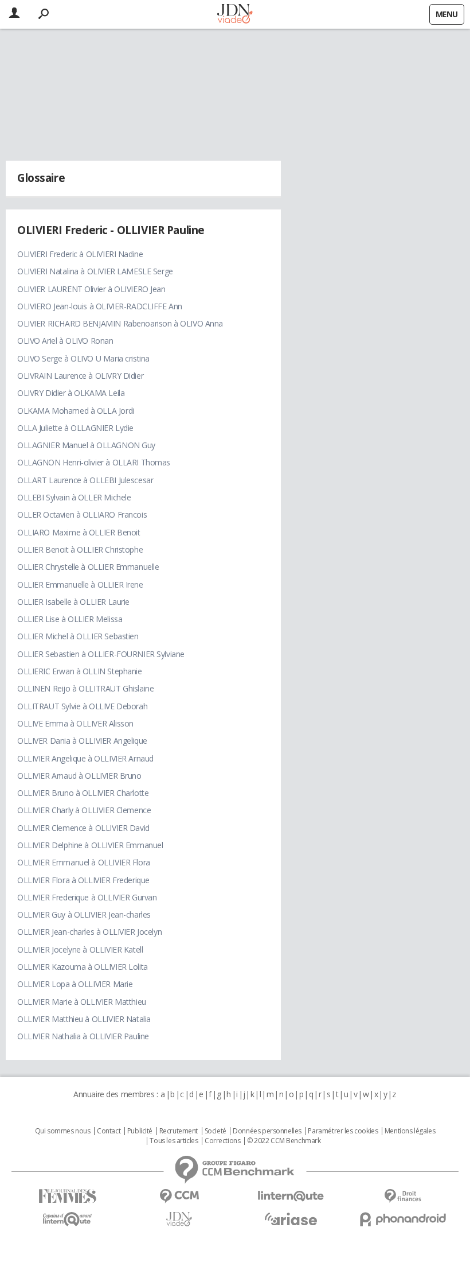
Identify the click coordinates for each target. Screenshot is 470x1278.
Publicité (139, 1131)
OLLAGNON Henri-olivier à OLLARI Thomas (93, 462)
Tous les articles (174, 1141)
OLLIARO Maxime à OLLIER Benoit (78, 532)
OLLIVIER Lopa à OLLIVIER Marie (74, 983)
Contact (108, 1131)
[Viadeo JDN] (179, 1219)
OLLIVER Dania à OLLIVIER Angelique (82, 740)
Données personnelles (267, 1131)
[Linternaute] (291, 1196)
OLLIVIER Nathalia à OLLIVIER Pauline (83, 1036)
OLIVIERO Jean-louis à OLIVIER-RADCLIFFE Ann (99, 306)
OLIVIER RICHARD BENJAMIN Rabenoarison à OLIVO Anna (120, 323)
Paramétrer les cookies (343, 1131)
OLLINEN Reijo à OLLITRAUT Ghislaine (85, 688)
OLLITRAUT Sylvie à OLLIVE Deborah (82, 706)
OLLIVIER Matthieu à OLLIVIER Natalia (84, 1018)
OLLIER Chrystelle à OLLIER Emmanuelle (88, 566)
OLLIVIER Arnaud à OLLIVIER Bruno (79, 775)
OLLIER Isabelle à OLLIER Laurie (73, 601)
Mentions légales (410, 1131)
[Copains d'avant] (67, 1219)
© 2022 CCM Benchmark (284, 1141)
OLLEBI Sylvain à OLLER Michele (74, 497)
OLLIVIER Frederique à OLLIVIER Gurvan (86, 897)
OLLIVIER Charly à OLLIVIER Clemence (84, 810)
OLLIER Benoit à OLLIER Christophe (80, 549)
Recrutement (178, 1131)
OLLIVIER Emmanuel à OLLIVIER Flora (83, 862)
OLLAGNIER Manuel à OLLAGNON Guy (86, 445)
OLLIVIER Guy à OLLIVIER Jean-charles (84, 914)
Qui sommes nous (63, 1131)
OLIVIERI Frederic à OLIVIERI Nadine (80, 253)
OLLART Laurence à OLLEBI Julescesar (85, 480)
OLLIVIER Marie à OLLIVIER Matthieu (81, 1001)
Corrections (222, 1141)
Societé (215, 1131)
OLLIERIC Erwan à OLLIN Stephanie (79, 671)
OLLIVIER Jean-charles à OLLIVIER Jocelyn (89, 931)
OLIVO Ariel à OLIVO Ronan (65, 340)
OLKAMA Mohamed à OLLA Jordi (75, 410)
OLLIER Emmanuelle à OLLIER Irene (80, 584)
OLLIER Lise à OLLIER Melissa (69, 618)
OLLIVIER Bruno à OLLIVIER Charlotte (82, 792)
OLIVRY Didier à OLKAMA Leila (70, 392)
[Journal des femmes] (67, 1196)
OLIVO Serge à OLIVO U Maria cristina (83, 358)
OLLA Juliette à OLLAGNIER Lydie (75, 427)
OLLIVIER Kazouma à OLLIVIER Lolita (82, 966)
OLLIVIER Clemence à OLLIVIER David (83, 827)
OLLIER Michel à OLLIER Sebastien (78, 636)
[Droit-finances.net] (403, 1196)
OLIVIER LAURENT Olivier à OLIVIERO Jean (91, 288)
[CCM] (179, 1196)
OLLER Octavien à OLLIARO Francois (82, 514)
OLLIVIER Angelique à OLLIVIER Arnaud (85, 758)
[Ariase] (291, 1219)
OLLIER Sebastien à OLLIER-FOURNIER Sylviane (101, 653)
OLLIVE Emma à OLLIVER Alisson (75, 723)
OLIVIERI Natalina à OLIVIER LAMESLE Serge (95, 271)
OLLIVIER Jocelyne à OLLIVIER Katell (80, 949)
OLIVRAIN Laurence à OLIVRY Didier (80, 375)
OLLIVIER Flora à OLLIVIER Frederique (83, 880)
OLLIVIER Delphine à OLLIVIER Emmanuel (90, 845)
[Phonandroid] (403, 1219)
